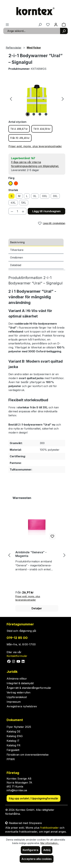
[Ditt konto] (56, 24)
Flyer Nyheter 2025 (19, 726)
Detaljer (37, 608)
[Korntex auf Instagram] (13, 661)
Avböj (47, 850)
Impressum (14, 701)
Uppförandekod (17, 697)
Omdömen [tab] (16, 257)
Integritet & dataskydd (20, 683)
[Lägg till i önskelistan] (52, 536)
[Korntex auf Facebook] (9, 661)
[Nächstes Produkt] (64, 555)
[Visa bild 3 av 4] (39, 114)
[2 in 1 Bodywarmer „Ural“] (37, 98)
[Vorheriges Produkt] (9, 555)
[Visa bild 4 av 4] (46, 114)
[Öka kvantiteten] (23, 211)
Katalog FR (13, 745)
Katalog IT (13, 740)
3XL (55, 196)
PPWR (11, 759)
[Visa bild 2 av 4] (33, 114)
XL (34, 196)
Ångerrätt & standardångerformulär (29, 687)
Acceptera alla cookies (36, 859)
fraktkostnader (49, 827)
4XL (13, 202)
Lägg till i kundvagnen (46, 211)
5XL (23, 202)
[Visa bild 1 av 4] (27, 114)
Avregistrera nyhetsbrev (22, 706)
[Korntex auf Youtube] (18, 661)
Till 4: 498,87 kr (19, 128)
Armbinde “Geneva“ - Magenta (31, 554)
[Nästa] (62, 98)
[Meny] (7, 24)
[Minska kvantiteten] (11, 211)
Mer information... (49, 843)
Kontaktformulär (17, 656)
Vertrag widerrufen (18, 692)
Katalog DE (13, 731)
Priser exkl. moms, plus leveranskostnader (35, 146)
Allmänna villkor (17, 678)
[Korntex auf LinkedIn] (23, 661)
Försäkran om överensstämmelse (28, 754)
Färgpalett (13, 750)
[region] (37, 98)
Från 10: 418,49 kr (20, 138)
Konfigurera (30, 850)
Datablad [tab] (15, 265)
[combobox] (31, 31)
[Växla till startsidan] (35, 11)
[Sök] (64, 31)
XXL (44, 196)
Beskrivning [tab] (17, 242)
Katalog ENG (15, 736)
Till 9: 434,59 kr (41, 128)
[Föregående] (10, 98)
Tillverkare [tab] (16, 250)
